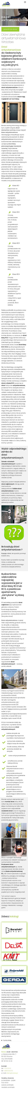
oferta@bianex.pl (12, 1073)
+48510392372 (8, 1071)
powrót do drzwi (10, 29)
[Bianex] (5, 5)
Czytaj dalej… (7, 1040)
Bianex (3, 1052)
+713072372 (7, 1068)
